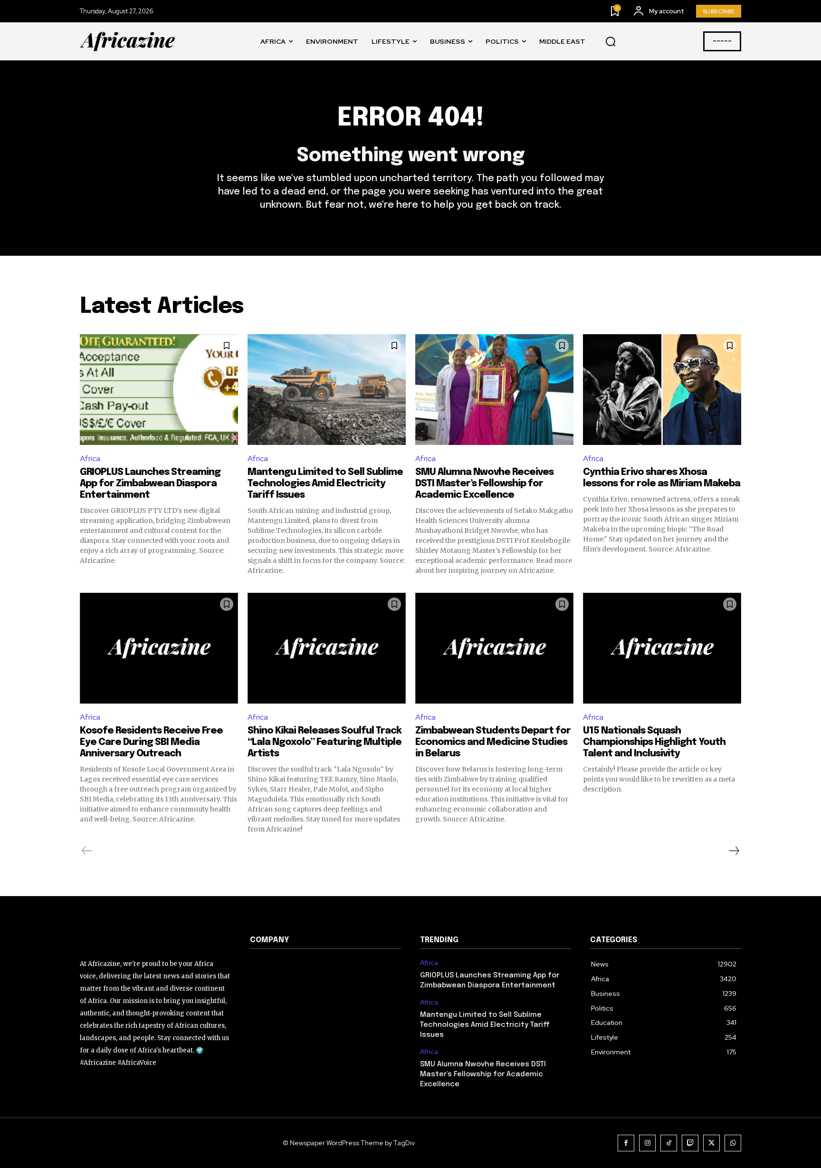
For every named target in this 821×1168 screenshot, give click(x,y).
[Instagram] (647, 1143)
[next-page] (733, 851)
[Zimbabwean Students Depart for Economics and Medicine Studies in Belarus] (494, 648)
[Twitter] (711, 1143)
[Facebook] (626, 1143)
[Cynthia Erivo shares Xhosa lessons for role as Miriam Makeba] (662, 389)
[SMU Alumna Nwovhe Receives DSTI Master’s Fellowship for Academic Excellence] (494, 389)
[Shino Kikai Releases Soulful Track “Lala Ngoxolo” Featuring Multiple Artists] (327, 648)
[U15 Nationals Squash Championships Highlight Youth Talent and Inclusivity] (662, 648)
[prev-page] (87, 851)
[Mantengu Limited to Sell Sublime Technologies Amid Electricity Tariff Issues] (327, 389)
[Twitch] (690, 1143)
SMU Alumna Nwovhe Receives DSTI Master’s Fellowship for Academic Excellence (484, 483)
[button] (610, 42)
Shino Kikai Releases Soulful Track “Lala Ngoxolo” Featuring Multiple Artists (324, 742)
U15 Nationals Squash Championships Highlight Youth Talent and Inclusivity (654, 742)
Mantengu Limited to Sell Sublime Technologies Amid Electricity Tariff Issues (325, 483)
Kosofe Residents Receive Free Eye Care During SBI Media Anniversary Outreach (151, 742)
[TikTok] (668, 1143)
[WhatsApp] (733, 1143)
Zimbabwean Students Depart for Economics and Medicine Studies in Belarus (493, 742)
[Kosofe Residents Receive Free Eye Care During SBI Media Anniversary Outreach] (159, 648)
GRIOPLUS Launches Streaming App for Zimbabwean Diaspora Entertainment (150, 483)
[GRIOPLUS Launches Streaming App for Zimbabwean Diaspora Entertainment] (159, 389)
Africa (90, 458)
